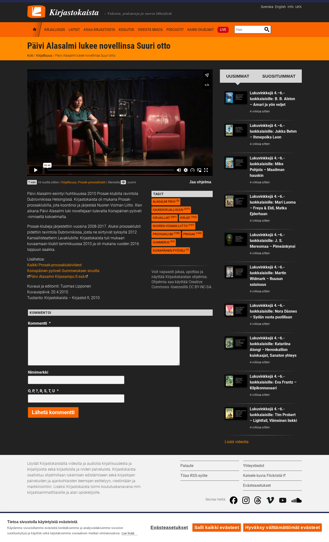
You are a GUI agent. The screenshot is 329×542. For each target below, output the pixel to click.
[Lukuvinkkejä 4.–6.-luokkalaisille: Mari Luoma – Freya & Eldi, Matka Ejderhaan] (236, 201)
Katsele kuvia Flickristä (262, 475)
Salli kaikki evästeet (216, 527)
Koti (35, 29)
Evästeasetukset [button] (257, 485)
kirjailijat (165, 218)
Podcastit (175, 29)
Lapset (74, 29)
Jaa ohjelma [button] (200, 182)
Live (223, 29)
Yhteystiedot (253, 465)
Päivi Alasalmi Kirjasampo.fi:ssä (57, 276)
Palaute (186, 465)
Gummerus (164, 242)
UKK (298, 7)
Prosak (192, 234)
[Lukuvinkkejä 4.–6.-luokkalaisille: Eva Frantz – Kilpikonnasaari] (236, 381)
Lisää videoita (237, 441)
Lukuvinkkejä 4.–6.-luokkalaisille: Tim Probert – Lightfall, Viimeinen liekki (273, 415)
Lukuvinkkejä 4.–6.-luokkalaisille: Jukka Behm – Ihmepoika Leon (273, 131)
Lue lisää (128, 533)
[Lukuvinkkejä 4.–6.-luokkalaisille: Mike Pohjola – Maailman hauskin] (236, 163)
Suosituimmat (279, 76)
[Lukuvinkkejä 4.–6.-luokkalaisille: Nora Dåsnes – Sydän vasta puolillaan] (236, 310)
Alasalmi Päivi (166, 201)
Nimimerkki (38, 372)
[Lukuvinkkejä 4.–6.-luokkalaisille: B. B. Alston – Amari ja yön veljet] (236, 97)
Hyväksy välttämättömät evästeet (282, 527)
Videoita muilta (150, 29)
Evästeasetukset (169, 527)
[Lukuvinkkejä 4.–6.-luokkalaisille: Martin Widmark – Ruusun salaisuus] (236, 272)
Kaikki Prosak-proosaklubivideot (54, 265)
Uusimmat (237, 76)
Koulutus (126, 29)
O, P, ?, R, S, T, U (43, 391)
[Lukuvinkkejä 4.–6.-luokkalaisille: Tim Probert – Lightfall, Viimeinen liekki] (236, 413)
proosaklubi (166, 234)
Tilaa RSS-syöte (193, 475)
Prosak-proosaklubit (91, 182)
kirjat (188, 218)
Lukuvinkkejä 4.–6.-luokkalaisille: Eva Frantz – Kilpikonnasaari (273, 382)
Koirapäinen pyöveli (171, 250)
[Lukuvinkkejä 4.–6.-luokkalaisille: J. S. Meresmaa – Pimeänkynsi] (236, 239)
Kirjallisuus (54, 29)
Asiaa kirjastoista (99, 29)
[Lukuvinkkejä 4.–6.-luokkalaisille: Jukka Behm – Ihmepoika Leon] (236, 130)
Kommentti (39, 323)
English (280, 7)
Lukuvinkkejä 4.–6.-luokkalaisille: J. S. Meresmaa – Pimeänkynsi (272, 241)
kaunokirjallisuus (171, 209)
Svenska (267, 7)
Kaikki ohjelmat (200, 29)
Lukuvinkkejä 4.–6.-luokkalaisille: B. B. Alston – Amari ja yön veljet (272, 99)
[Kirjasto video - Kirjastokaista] (36, 11)
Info (291, 7)
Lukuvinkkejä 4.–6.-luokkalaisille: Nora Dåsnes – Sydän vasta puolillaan (273, 311)
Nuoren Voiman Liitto (173, 226)
